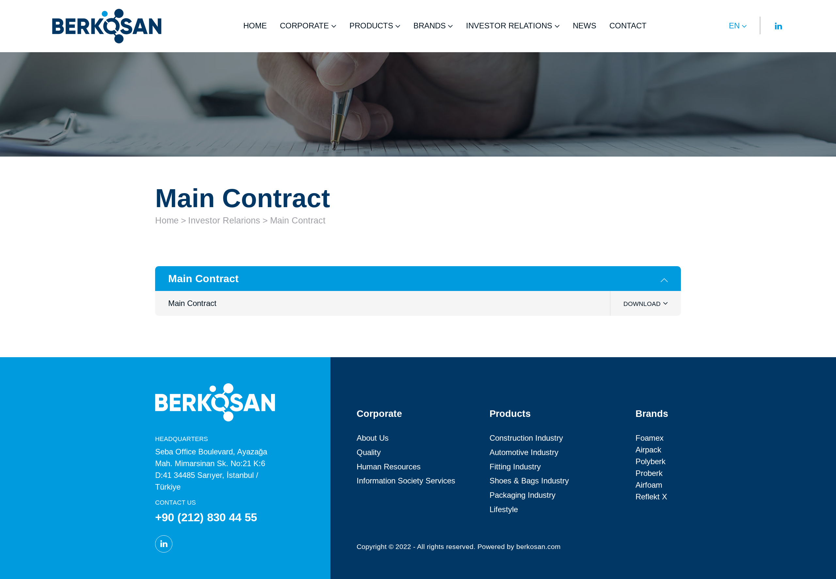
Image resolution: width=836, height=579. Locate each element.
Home (167, 220)
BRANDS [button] (429, 25)
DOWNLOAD (642, 303)
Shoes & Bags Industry (529, 480)
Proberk (649, 473)
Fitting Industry (515, 466)
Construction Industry (526, 438)
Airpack (648, 449)
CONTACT (628, 25)
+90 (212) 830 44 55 (206, 517)
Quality (369, 452)
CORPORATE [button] (304, 25)
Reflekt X (651, 496)
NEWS (584, 25)
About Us (373, 438)
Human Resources (389, 466)
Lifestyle (504, 509)
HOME (255, 25)
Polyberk (650, 461)
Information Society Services (406, 480)
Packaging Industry (522, 495)
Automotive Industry (524, 452)
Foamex (649, 438)
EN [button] (734, 25)
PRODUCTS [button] (371, 25)
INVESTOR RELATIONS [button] (509, 25)
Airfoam (648, 484)
